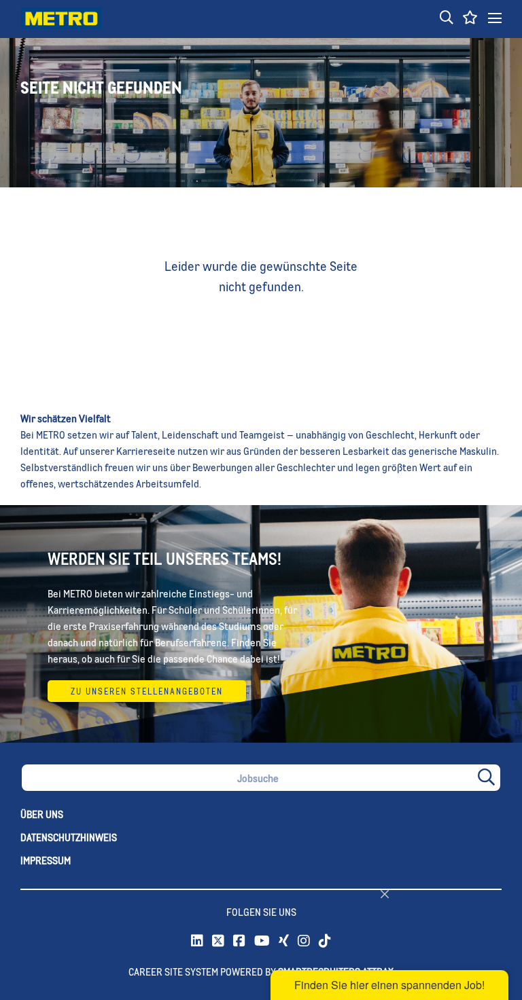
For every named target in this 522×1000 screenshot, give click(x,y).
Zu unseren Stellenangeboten (147, 691)
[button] (446, 18)
